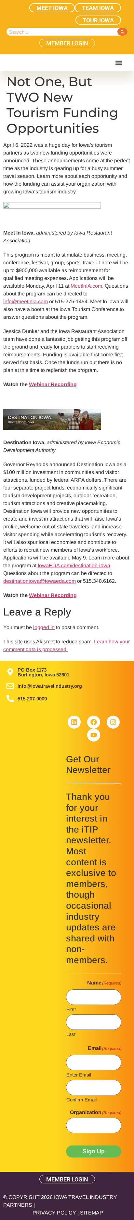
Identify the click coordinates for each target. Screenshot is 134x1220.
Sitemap (91, 1212)
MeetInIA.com (86, 286)
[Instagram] (113, 722)
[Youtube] (93, 735)
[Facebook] (93, 722)
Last (70, 1034)
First (71, 1009)
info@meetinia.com (25, 301)
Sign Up (94, 1151)
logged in (44, 627)
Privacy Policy (54, 1212)
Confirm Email (81, 1099)
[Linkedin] (74, 722)
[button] (119, 62)
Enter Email (78, 1074)
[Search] (122, 32)
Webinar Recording (53, 384)
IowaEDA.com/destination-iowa (74, 565)
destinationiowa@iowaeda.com (39, 581)
